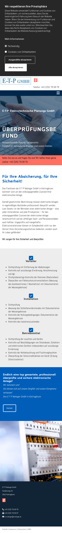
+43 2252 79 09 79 (50, 87)
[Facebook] (35, 80)
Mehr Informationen (14, 39)
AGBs (29, 529)
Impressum (12, 529)
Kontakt (4, 529)
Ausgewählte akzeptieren (20, 60)
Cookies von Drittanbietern (22, 51)
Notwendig (13, 46)
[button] (31, 93)
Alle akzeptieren (16, 67)
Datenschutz (22, 529)
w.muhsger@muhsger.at (13, 516)
